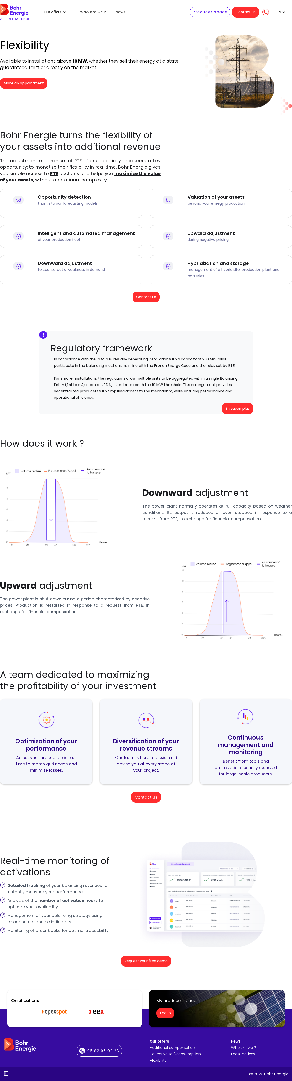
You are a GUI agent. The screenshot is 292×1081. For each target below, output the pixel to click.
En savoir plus (237, 408)
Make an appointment (24, 83)
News (120, 12)
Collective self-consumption (175, 1054)
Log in (165, 1013)
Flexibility (158, 1060)
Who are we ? (93, 12)
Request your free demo (146, 961)
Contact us (246, 12)
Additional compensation (172, 1047)
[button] (55, 12)
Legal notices (243, 1054)
